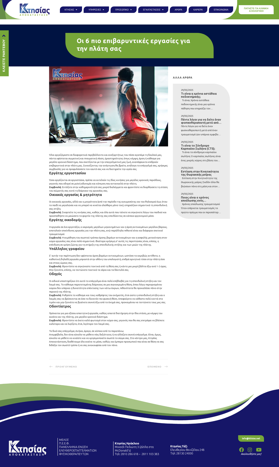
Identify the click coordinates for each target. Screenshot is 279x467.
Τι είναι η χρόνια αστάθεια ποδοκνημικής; (199, 95)
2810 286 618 (129, 454)
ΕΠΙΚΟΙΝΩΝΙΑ (221, 9)
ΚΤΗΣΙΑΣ (69, 9)
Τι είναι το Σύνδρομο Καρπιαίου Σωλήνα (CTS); (198, 147)
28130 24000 (185, 453)
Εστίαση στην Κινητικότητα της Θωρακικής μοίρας (200, 173)
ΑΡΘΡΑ (178, 9)
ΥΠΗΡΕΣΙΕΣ (94, 9)
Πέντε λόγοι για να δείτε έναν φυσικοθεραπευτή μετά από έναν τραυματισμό (201, 121)
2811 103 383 (150, 454)
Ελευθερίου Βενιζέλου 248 (187, 449)
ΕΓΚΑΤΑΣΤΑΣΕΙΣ (151, 9)
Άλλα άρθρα (182, 77)
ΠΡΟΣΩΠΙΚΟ (122, 9)
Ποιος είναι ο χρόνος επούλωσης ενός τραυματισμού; (195, 199)
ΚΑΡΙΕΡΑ (198, 9)
